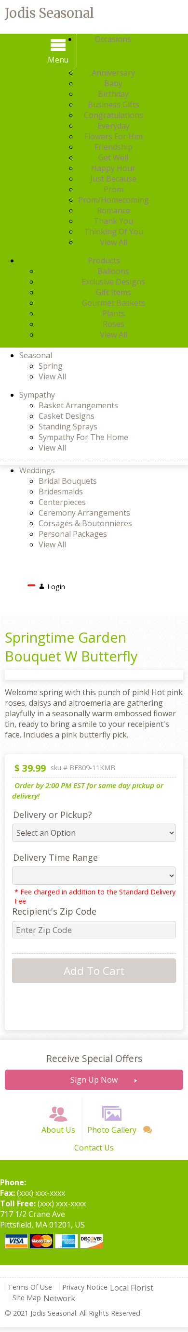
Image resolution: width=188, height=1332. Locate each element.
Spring (51, 366)
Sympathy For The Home (83, 437)
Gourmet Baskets (113, 302)
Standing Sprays (68, 426)
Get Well (113, 157)
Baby (113, 83)
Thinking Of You (113, 231)
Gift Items (113, 292)
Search (84, 584)
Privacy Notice (84, 1287)
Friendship (113, 147)
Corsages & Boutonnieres (85, 523)
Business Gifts (113, 104)
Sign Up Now (94, 1079)
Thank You (113, 221)
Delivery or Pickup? (52, 814)
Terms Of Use (30, 1287)
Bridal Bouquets (68, 481)
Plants (113, 313)
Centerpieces (62, 502)
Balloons (113, 271)
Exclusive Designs (113, 281)
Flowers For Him (113, 136)
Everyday (113, 125)
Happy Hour (113, 168)
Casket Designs (66, 416)
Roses (113, 324)
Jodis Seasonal (49, 13)
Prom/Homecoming (113, 199)
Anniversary (113, 72)
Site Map (27, 1297)
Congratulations (113, 115)
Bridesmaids (61, 491)
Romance (113, 210)
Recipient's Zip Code (54, 911)
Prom (113, 189)
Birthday (113, 94)
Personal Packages (73, 534)
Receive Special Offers (94, 1058)
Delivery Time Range (55, 857)
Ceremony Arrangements (84, 512)
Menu (58, 59)
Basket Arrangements (78, 405)
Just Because (113, 178)
